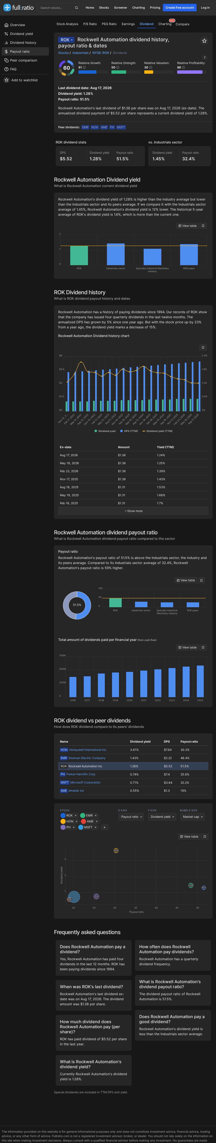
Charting (138, 7)
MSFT (121, 127)
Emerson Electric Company (83, 758)
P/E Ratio (90, 24)
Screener (120, 7)
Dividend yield (160, 816)
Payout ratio (129, 816)
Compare (182, 24)
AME (104, 127)
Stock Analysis (67, 24)
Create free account (180, 7)
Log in (205, 7)
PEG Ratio (109, 24)
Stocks (104, 7)
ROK (65, 39)
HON (94, 127)
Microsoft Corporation (80, 782)
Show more (135, 511)
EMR (85, 127)
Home (90, 7)
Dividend (146, 24)
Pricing (155, 7)
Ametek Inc (72, 790)
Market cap (191, 816)
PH (112, 127)
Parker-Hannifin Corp (78, 774)
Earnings (128, 24)
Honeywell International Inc (83, 749)
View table (189, 225)
